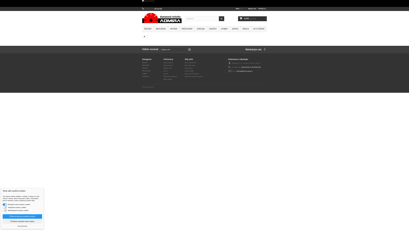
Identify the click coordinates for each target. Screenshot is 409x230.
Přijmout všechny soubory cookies (22, 216)
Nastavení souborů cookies (194, 76)
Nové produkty (168, 62)
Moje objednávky (190, 62)
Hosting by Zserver (148, 87)
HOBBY (224, 28)
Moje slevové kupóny (192, 74)
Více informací (22, 226)
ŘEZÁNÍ (147, 28)
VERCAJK (201, 28)
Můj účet (189, 59)
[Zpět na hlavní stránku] (144, 36)
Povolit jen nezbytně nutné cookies (22, 221)
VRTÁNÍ (173, 28)
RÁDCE (246, 28)
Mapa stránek (167, 79)
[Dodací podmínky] (204, 3)
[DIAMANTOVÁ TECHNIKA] (162, 18)
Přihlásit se (262, 8)
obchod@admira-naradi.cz (245, 71)
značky (213, 28)
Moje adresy (189, 68)
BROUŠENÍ (161, 28)
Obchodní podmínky (170, 76)
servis (235, 28)
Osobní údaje (189, 71)
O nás (165, 71)
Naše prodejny (168, 65)
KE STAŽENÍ (258, 28)
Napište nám (252, 8)
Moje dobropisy (190, 65)
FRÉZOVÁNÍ (187, 28)
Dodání (165, 74)
